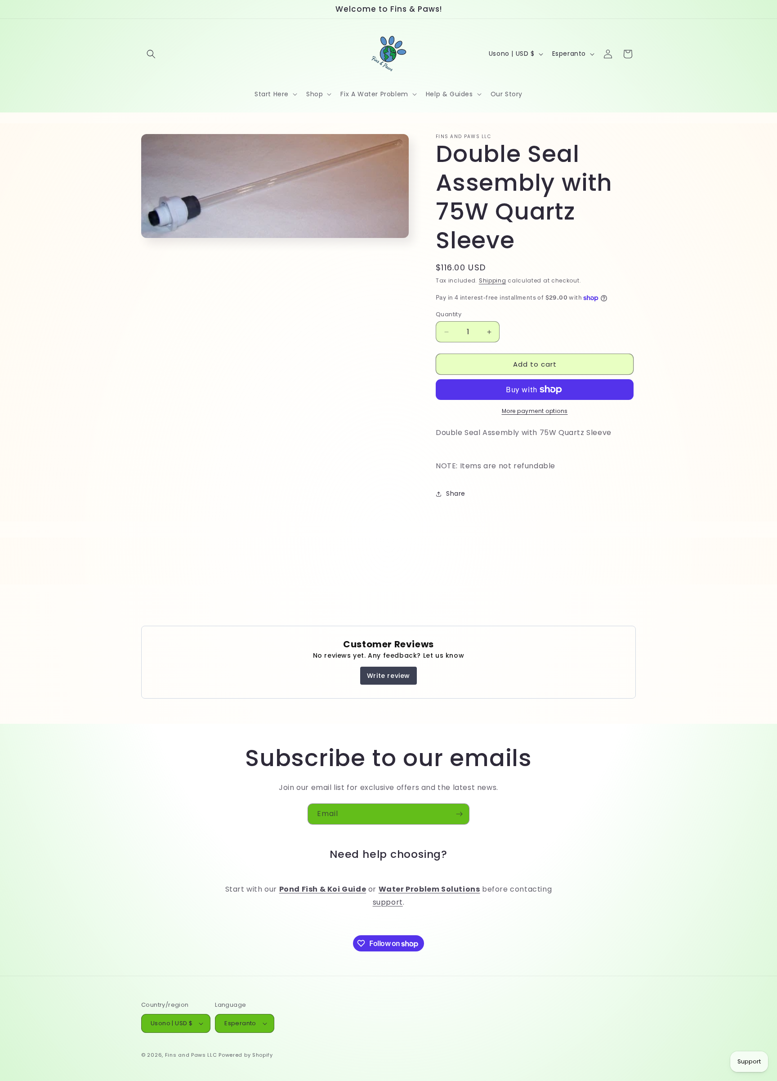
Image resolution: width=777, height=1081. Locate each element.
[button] (151, 54)
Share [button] (455, 493)
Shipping (492, 280)
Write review (388, 675)
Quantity (448, 314)
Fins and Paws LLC (191, 1055)
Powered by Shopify (246, 1055)
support (388, 902)
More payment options (535, 411)
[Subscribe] (459, 814)
